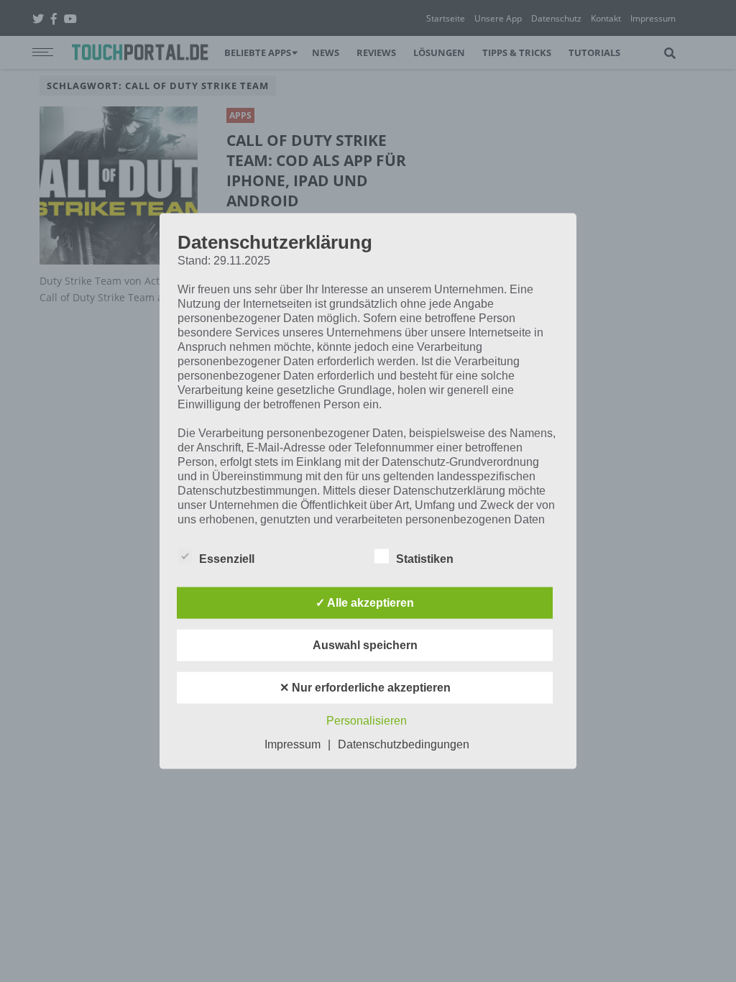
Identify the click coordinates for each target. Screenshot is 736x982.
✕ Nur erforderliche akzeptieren (365, 687)
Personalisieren (366, 720)
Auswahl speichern (365, 644)
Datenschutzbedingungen (403, 744)
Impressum (292, 744)
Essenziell (226, 558)
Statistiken (425, 558)
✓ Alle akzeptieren (365, 602)
